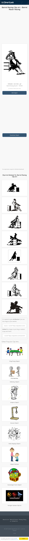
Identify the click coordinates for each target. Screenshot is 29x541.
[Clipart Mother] (14, 454)
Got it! (23, 538)
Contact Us (15, 521)
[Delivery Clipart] (14, 372)
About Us (5, 519)
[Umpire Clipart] (14, 393)
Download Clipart (14, 135)
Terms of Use (13, 519)
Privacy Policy (22, 519)
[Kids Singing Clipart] (14, 434)
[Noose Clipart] (14, 413)
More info (16, 539)
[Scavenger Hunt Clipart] (14, 475)
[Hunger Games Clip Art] (14, 496)
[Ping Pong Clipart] (14, 351)
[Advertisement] (14, 27)
